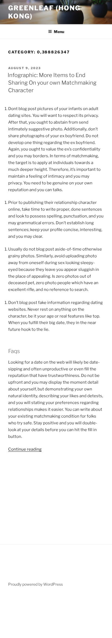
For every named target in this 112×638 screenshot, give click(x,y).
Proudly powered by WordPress (35, 584)
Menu (59, 31)
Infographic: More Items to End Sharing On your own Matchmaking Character (52, 83)
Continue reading (25, 449)
